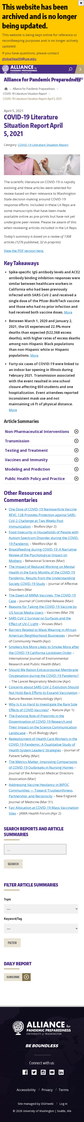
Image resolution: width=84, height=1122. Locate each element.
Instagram (44, 1071)
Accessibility (26, 1089)
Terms (64, 1089)
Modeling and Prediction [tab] (27, 469)
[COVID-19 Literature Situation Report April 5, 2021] (44, 164)
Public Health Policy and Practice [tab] (35, 478)
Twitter (35, 1071)
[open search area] (70, 69)
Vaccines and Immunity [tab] (26, 459)
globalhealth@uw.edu (19, 58)
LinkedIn (62, 1071)
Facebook (26, 1071)
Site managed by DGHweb (36, 1104)
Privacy (47, 1089)
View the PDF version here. (24, 250)
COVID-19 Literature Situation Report (25, 93)
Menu (79, 78)
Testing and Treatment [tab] (26, 450)
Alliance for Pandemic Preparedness (34, 89)
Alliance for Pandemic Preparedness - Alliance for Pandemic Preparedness (29, 69)
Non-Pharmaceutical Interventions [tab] (37, 431)
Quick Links (79, 69)
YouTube (53, 1071)
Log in (63, 1104)
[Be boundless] (42, 1046)
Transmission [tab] (17, 441)
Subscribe (13, 977)
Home (5, 88)
